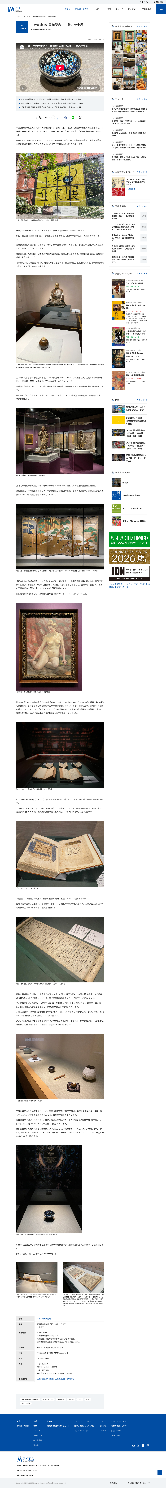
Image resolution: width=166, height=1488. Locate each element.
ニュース (119, 9)
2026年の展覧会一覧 (131, 495)
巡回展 (125, 482)
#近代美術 (26, 1403)
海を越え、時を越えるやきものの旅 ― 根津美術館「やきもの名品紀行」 (129, 158)
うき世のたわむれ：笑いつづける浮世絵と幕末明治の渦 (135, 182)
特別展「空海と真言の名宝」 (135, 306)
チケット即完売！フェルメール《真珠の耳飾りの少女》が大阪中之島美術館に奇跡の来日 (129, 146)
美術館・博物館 (81, 9)
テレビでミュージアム (132, 508)
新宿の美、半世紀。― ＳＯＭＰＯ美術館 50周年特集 (136, 420)
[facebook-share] (65, 117)
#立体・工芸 (48, 1399)
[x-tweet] (80, 117)
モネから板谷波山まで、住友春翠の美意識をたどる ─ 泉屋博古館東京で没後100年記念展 (129, 110)
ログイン (103, 1421)
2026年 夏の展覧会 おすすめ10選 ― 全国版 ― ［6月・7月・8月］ (136, 445)
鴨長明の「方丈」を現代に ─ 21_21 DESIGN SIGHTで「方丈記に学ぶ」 (129, 122)
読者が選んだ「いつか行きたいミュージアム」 (136, 408)
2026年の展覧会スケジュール (58, 1426)
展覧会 (67, 9)
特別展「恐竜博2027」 (135, 353)
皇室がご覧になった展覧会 (134, 521)
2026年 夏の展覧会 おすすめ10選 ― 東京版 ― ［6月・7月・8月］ (136, 433)
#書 (87, 1399)
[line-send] (73, 117)
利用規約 (113, 1483)
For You (103, 1430)
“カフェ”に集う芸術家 (134, 283)
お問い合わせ (116, 1435)
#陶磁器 (61, 1399)
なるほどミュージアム (82, 1430)
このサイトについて (119, 1421)
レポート (99, 9)
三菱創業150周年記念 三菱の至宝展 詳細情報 (55, 1378)
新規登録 (103, 1426)
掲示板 (36, 1445)
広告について (116, 1430)
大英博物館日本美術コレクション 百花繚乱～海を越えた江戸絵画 (136, 332)
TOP (18, 17)
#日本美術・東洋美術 (30, 1399)
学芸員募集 (147, 9)
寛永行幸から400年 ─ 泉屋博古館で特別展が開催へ (129, 134)
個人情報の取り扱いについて (139, 1483)
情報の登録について (119, 1426)
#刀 (79, 1399)
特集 (109, 9)
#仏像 (71, 1399)
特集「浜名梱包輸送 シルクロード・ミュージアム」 (136, 458)
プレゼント (133, 9)
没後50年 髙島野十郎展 (135, 375)
